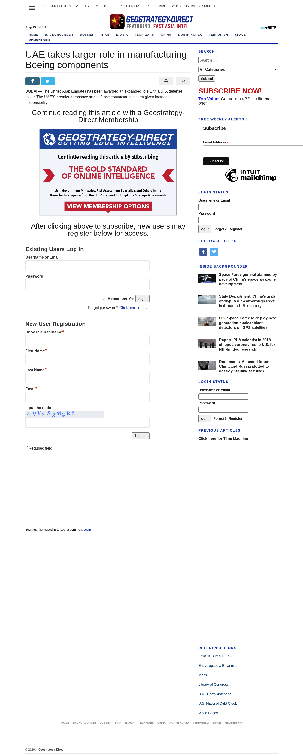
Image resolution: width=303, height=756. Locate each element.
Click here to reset (134, 308)
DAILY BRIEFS (105, 6)
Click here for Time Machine (223, 439)
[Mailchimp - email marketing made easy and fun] (251, 182)
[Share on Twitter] (48, 81)
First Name (36, 351)
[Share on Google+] (63, 81)
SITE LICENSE (132, 6)
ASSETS (82, 6)
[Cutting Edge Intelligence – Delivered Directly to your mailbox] (151, 21)
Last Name (36, 370)
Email (31, 389)
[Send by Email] (182, 81)
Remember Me (121, 298)
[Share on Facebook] (33, 81)
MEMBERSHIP (39, 40)
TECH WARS (144, 34)
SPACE (240, 34)
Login (87, 529)
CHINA (166, 34)
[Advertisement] (60, 490)
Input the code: (38, 408)
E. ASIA (122, 34)
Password (34, 276)
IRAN (105, 34)
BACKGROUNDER (59, 34)
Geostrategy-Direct (50, 749)
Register (235, 229)
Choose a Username (44, 332)
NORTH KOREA (190, 34)
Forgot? (220, 229)
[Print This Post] (166, 81)
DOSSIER (87, 34)
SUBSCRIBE (157, 6)
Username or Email (42, 257)
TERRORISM (218, 34)
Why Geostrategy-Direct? (194, 6)
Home (33, 34)
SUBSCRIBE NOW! (230, 91)
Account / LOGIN (57, 6)
